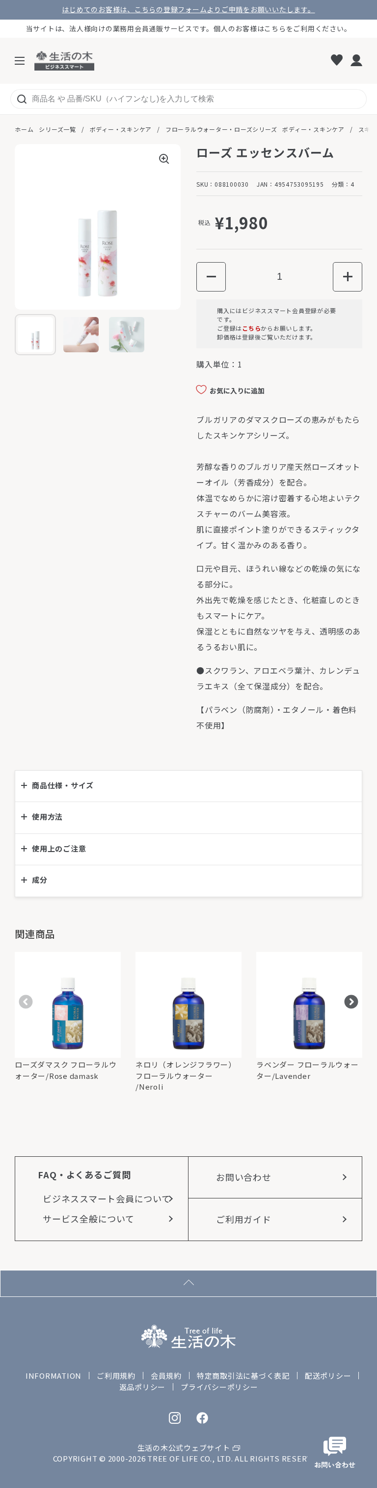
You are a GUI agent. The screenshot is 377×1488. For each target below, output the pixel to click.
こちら (251, 328)
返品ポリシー (142, 1386)
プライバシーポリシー (219, 1386)
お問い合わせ (243, 1177)
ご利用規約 (116, 1375)
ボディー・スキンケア (121, 129)
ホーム (24, 129)
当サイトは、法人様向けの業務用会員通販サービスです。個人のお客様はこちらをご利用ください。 (188, 28)
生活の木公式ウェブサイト (183, 1447)
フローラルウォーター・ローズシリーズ (221, 129)
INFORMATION (53, 1375)
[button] (211, 277)
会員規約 (166, 1375)
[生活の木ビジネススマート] (64, 61)
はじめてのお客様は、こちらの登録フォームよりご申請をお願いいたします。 (188, 9)
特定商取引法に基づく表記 (243, 1375)
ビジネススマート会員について (107, 1198)
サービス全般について (89, 1218)
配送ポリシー (328, 1375)
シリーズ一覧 (57, 129)
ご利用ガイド (243, 1219)
